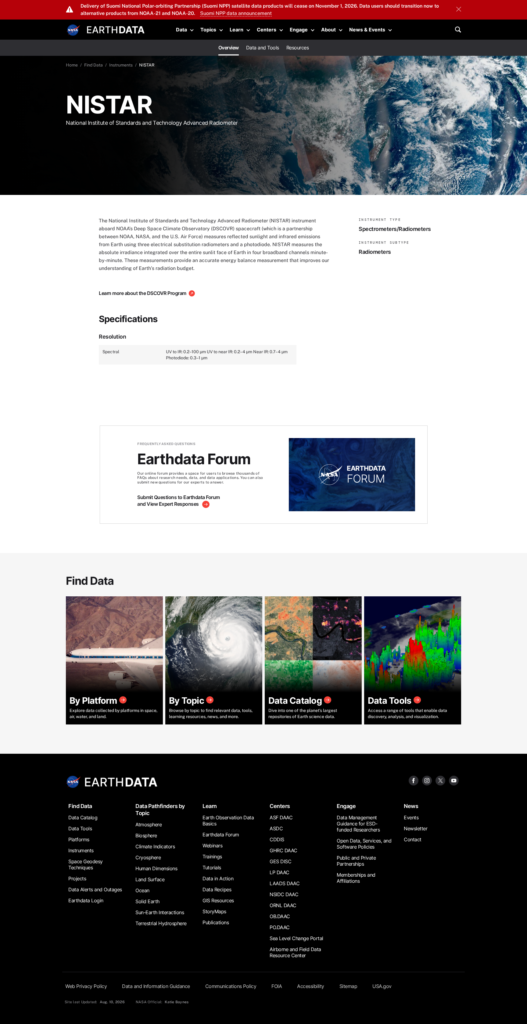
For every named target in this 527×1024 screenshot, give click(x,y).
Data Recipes (217, 889)
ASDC (276, 828)
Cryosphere (148, 857)
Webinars (212, 846)
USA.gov (382, 986)
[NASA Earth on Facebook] (413, 780)
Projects (77, 878)
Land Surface (149, 879)
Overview (228, 48)
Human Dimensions (156, 868)
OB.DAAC (280, 916)
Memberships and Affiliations (356, 878)
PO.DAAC (280, 927)
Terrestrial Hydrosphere (161, 923)
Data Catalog (82, 817)
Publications (216, 922)
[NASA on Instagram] (427, 780)
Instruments (121, 65)
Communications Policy (230, 986)
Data (181, 30)
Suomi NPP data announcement (236, 13)
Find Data (93, 65)
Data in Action (218, 878)
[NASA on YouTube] (454, 780)
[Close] (459, 9)
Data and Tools (262, 48)
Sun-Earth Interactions (159, 912)
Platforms (78, 839)
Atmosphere (148, 824)
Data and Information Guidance (156, 986)
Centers (266, 30)
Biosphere (146, 835)
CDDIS (277, 839)
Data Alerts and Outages (95, 889)
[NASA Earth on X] (440, 780)
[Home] (116, 29)
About (328, 30)
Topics (208, 30)
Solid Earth (147, 901)
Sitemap (348, 986)
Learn (236, 30)
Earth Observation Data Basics (228, 820)
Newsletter (415, 828)
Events (411, 817)
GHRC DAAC (283, 850)
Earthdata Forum (221, 835)
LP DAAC (279, 872)
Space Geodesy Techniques (85, 864)
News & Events (367, 30)
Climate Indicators (155, 846)
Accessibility (310, 986)
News (411, 806)
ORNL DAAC (283, 905)
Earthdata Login (85, 900)
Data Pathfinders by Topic (160, 809)
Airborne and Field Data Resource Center (295, 952)
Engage (299, 30)
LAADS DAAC (284, 883)
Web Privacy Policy (86, 986)
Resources (297, 48)
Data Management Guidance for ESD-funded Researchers (358, 823)
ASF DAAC (281, 817)
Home (72, 65)
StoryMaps (214, 911)
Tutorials (212, 867)
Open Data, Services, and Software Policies (364, 844)
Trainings (212, 856)
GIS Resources (218, 900)
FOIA (276, 986)
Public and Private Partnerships (356, 861)
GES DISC (280, 861)
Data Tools (80, 828)
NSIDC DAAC (284, 894)
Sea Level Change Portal (296, 938)
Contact (412, 839)
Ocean (142, 890)
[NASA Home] (73, 30)
